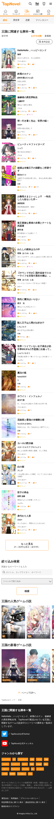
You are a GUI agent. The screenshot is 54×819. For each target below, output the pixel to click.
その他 (4, 774)
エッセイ (40, 769)
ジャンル (27, 14)
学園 (46, 759)
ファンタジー (22, 759)
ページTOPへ (28, 693)
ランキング (16, 14)
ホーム (5, 14)
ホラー (24, 764)
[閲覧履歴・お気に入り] (37, 4)
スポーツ (5, 769)
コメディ (5, 764)
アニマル (25, 769)
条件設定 (46, 41)
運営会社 (5, 798)
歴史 (45, 764)
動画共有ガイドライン (11, 806)
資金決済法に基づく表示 (35, 802)
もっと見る (27, 545)
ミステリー (15, 764)
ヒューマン (6, 759)
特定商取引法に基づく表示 (12, 802)
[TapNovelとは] (43, 4)
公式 (48, 14)
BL (33, 769)
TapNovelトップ (8, 700)
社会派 (39, 764)
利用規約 (14, 798)
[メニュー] (50, 4)
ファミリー (15, 769)
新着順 (48, 36)
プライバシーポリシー (29, 798)
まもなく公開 (37, 14)
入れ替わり (22, 774)
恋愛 (32, 759)
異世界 (12, 774)
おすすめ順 (36, 36)
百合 (30, 774)
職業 (31, 764)
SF (14, 759)
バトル (39, 759)
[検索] (30, 4)
